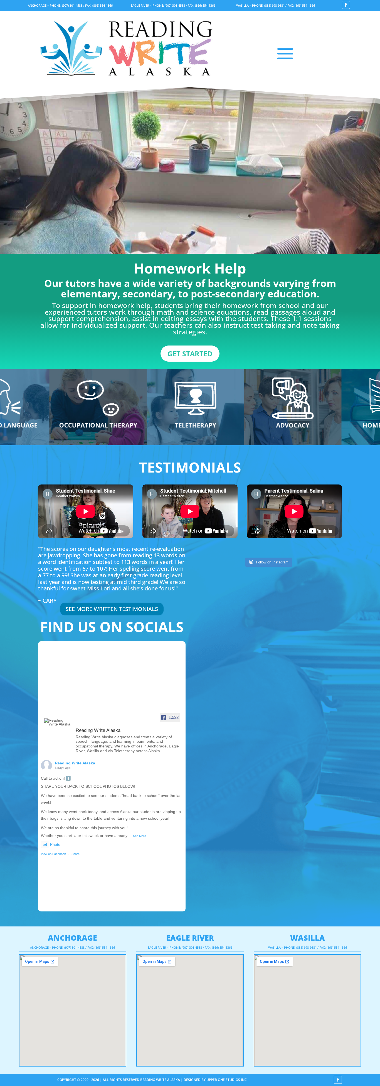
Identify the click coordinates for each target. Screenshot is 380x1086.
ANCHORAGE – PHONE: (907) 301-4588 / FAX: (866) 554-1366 (70, 5)
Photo (55, 844)
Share (75, 854)
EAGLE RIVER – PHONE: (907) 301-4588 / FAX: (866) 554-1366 (173, 5)
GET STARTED (190, 353)
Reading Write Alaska (75, 763)
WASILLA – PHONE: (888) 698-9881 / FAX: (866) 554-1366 (275, 5)
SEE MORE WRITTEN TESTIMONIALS (112, 609)
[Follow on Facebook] (346, 5)
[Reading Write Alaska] (57, 722)
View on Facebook (53, 854)
